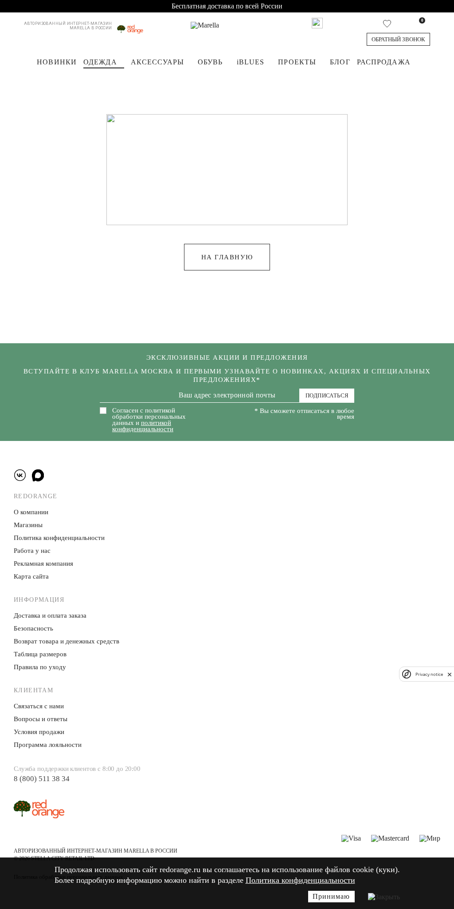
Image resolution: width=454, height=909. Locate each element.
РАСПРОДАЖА (384, 62)
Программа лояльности (48, 744)
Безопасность (33, 628)
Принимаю (331, 896)
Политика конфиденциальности (300, 880)
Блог (340, 62)
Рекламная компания (43, 563)
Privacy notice (429, 674)
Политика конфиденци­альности (59, 537)
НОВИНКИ (57, 62)
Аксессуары (157, 62)
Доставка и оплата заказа (50, 615)
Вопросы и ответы (40, 718)
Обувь (210, 62)
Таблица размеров (40, 654)
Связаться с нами (39, 706)
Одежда (100, 62)
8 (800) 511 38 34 (42, 778)
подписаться (326, 395)
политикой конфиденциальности (142, 426)
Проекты (297, 62)
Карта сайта (31, 576)
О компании (31, 512)
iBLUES (251, 62)
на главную (227, 257)
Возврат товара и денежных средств (66, 641)
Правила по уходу (40, 667)
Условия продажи (39, 731)
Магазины (28, 524)
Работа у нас (32, 550)
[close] (449, 674)
